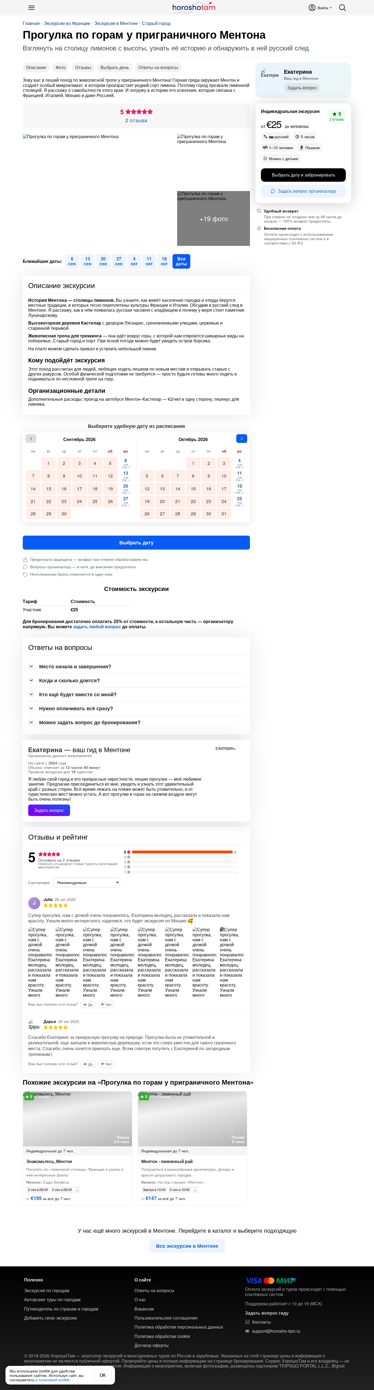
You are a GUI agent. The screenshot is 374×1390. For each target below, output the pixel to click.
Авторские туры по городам (52, 1299)
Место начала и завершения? (75, 666)
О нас (140, 1299)
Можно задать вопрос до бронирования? (89, 722)
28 (33, 513)
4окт (134, 261)
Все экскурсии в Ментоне (187, 1245)
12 (110, 476)
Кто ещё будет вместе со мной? (78, 694)
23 (64, 501)
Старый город (156, 23)
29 (48, 513)
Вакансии (144, 1308)
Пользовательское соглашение (166, 1317)
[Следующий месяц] (241, 438)
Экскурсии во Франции (67, 23)
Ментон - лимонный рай (167, 1161)
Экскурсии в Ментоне (116, 23)
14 (33, 488)
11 (95, 476)
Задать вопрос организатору (307, 191)
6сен (72, 261)
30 (64, 513)
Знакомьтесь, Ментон (49, 1161)
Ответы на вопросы (158, 67)
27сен (119, 261)
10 (79, 476)
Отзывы (83, 67)
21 (33, 501)
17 (79, 488)
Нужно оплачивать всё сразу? (76, 708)
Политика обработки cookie (162, 1336)
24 (79, 501)
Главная (31, 23)
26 (110, 501)
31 (223, 513)
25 (95, 501)
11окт (149, 261)
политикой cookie (54, 1379)
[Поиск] (342, 7)
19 (110, 488)
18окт (164, 261)
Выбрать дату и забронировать (303, 175)
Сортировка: (39, 882)
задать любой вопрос (97, 626)
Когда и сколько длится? (69, 680)
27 (126, 501)
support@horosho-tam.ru (276, 1331)
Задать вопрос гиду (267, 1313)
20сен (103, 261)
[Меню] (31, 7)
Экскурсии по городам (46, 1290)
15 (48, 488)
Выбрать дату (136, 542)
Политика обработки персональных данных (178, 1326)
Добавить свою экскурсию (50, 1317)
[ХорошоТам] (194, 7)
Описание (36, 67)
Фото (61, 67)
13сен (87, 261)
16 (64, 488)
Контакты (261, 1322)
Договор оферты (151, 1345)
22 (48, 501)
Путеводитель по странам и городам (61, 1308)
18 (95, 488)
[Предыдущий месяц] (30, 438)
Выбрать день (114, 67)
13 (126, 475)
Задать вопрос (49, 810)
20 (126, 488)
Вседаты (181, 261)
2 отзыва (136, 120)
